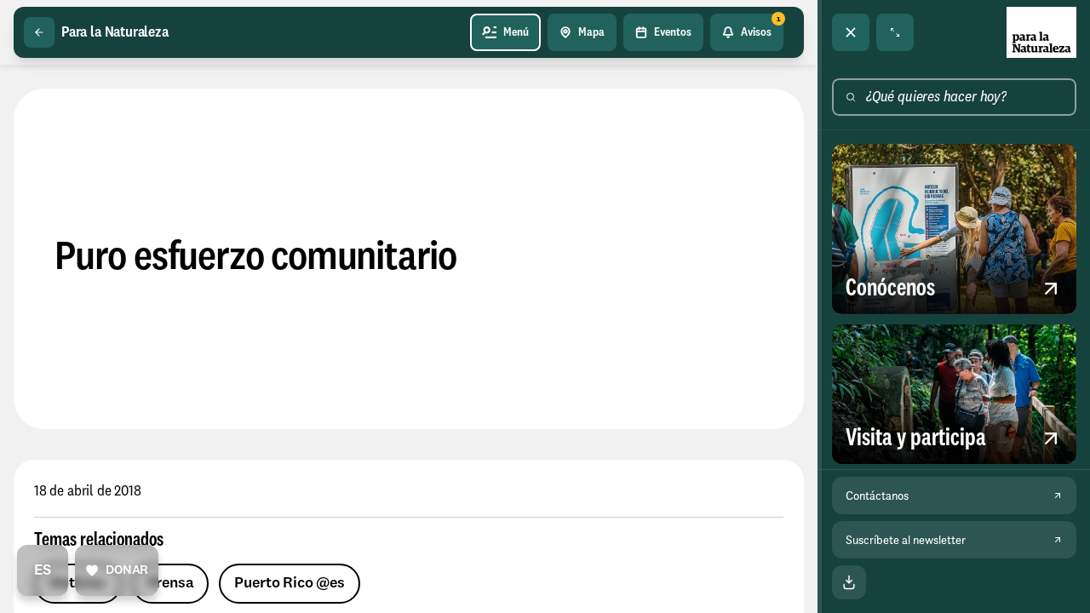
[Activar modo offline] (849, 582)
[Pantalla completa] (895, 32)
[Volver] (39, 32)
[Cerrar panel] (850, 32)
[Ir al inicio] (1041, 32)
